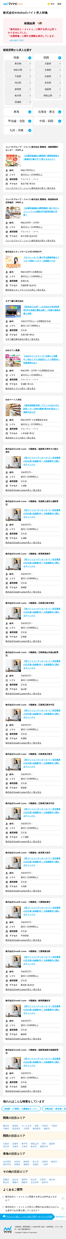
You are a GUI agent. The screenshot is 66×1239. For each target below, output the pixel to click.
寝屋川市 (44, 1146)
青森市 (15, 1182)
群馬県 (18, 89)
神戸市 (24, 1144)
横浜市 (6, 1126)
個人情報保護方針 (24, 1229)
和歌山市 (35, 1144)
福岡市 (24, 1180)
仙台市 (15, 1180)
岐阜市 (54, 1162)
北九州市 (35, 1182)
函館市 (24, 1182)
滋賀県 (48, 89)
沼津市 (45, 1162)
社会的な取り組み (39, 1227)
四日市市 (7, 1164)
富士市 (36, 1162)
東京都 (18, 63)
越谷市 (47, 1129)
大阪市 (6, 1144)
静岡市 (26, 1162)
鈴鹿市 (17, 1164)
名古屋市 (7, 1162)
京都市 (15, 1144)
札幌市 (6, 1180)
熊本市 (45, 1182)
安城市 (36, 1164)
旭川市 (52, 1180)
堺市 (44, 1144)
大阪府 (48, 63)
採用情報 (50, 1227)
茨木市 (6, 1146)
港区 (37, 1126)
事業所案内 (27, 1227)
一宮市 (45, 1164)
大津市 (24, 1146)
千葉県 (18, 76)
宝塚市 (15, 1146)
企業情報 (18, 1227)
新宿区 (15, 1126)
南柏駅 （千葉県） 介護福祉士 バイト (21, 1109)
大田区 (26, 1129)
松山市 (34, 1180)
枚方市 (34, 1146)
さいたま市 (26, 1126)
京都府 (48, 70)
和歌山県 (48, 95)
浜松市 (17, 1162)
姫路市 (52, 1144)
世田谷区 (16, 1129)
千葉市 (54, 1126)
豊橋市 (26, 1164)
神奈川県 (18, 70)
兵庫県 (48, 76)
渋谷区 (45, 1126)
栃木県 (18, 95)
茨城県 (18, 102)
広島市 (43, 1180)
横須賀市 (37, 1129)
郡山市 (6, 1182)
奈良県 (48, 82)
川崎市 (6, 1129)
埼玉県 (18, 82)
